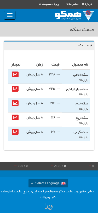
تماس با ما (72, 4)
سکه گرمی (80, 131)
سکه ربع (82, 117)
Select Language (47, 183)
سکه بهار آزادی (77, 88)
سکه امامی (80, 74)
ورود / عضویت (50, 4)
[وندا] (49, 207)
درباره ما (87, 4)
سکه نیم (82, 103)
